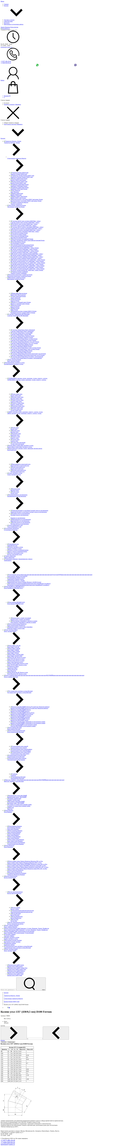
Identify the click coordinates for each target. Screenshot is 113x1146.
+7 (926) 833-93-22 (8, 1142)
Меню (2, 1)
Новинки (7, 27)
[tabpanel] (56, 1086)
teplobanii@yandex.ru (8, 1144)
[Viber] (75, 65)
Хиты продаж (14, 27)
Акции (3, 27)
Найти (43, 989)
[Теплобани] (5, 28)
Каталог (3, 138)
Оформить (18, 104)
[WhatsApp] (37, 65)
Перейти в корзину (9, 104)
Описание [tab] (3, 1042)
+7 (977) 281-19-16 (8, 1140)
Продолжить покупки (10, 124)
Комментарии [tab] (11, 1042)
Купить (3, 1040)
